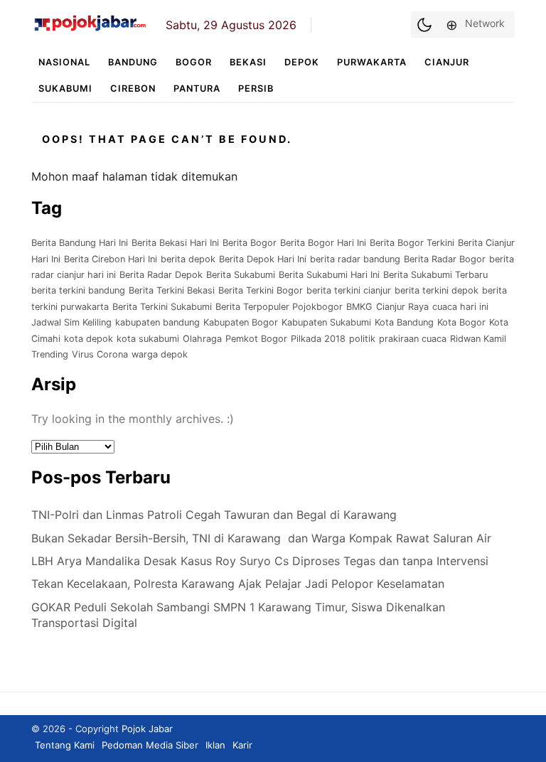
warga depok (160, 354)
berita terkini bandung (78, 290)
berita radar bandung (355, 259)
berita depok (188, 259)
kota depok (88, 338)
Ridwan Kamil (478, 338)
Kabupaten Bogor (240, 322)
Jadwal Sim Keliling (71, 322)
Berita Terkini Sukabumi (162, 306)
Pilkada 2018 (318, 338)
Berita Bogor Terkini (412, 242)
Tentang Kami (65, 745)
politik (362, 338)
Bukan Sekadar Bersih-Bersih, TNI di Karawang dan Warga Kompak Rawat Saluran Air (261, 538)
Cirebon (133, 88)
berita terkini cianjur (348, 290)
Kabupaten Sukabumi (326, 322)
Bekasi (248, 62)
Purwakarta (372, 62)
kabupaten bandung (157, 322)
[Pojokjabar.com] (90, 30)
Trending (49, 354)
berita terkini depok (436, 290)
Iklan (215, 745)
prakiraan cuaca (412, 338)
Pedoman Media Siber (150, 745)
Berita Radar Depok (161, 274)
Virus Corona (100, 354)
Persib (256, 88)
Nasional (64, 62)
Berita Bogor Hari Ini (323, 242)
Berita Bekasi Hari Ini (175, 242)
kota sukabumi (148, 338)
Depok (301, 62)
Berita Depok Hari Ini (262, 259)
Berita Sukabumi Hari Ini (329, 274)
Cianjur (446, 62)
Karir (242, 745)
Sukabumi (65, 88)
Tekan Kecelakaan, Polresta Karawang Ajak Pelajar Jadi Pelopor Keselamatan (237, 583)
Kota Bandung (404, 322)
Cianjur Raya (402, 306)
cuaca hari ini (460, 306)
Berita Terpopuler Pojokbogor (279, 306)
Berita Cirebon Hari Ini (110, 259)
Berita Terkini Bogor (260, 290)
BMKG (359, 306)
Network (485, 23)
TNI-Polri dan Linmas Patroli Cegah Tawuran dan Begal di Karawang (215, 515)
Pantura (196, 88)
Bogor (194, 62)
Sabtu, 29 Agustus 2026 (231, 25)
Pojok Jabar (147, 728)
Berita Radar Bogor (445, 259)
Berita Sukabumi (240, 274)
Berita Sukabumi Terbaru (435, 274)
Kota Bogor (461, 322)
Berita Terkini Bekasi (172, 290)
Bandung (133, 62)
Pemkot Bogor (256, 338)
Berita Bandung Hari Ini (79, 242)
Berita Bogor (250, 242)
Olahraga (202, 338)
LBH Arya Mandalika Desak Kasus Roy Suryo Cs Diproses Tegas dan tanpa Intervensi (259, 561)
